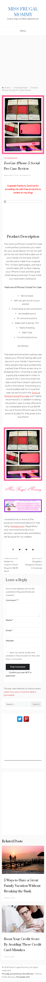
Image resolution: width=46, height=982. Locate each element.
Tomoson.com (17, 526)
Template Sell (23, 977)
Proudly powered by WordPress (17, 974)
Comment (11, 600)
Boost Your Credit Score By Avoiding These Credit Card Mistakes (22, 944)
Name (9, 620)
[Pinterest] (26, 719)
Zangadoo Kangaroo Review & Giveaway (33, 564)
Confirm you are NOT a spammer (18, 674)
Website (10, 640)
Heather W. (26, 175)
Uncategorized (10, 158)
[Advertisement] (23, 60)
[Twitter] (20, 719)
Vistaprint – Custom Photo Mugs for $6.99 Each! (11, 566)
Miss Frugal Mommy (23, 12)
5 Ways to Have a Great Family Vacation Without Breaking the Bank (22, 885)
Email (9, 630)
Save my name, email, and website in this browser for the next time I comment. (23, 655)
